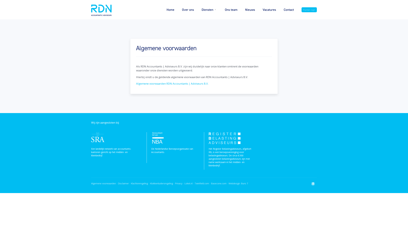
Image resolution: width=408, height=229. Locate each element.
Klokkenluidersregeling (161, 183)
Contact (289, 10)
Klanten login (309, 9)
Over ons (188, 10)
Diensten (207, 10)
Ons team (231, 10)
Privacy (179, 183)
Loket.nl (188, 183)
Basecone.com (218, 183)
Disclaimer (123, 183)
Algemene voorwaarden (103, 183)
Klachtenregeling (139, 183)
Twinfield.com (202, 183)
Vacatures (269, 10)
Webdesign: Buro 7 (238, 183)
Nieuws (250, 10)
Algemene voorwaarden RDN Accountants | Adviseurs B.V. (172, 83)
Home (170, 10)
